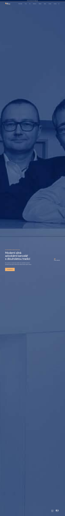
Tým (29, 3)
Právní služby (20, 3)
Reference (34, 3)
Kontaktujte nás (10, 269)
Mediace (40, 3)
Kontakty (55, 3)
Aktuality (50, 3)
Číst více (36, 0)
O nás (26, 3)
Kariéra (45, 3)
